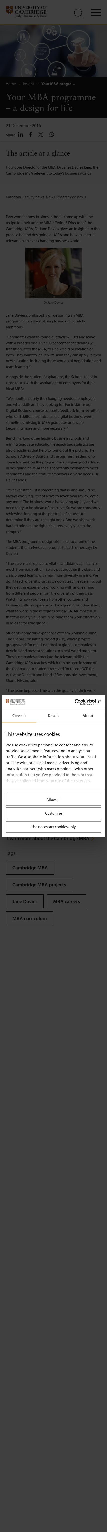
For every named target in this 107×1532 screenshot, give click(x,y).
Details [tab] (53, 715)
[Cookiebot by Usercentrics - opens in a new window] (79, 702)
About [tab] (88, 715)
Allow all (53, 799)
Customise (53, 813)
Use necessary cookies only (53, 826)
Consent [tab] (19, 715)
